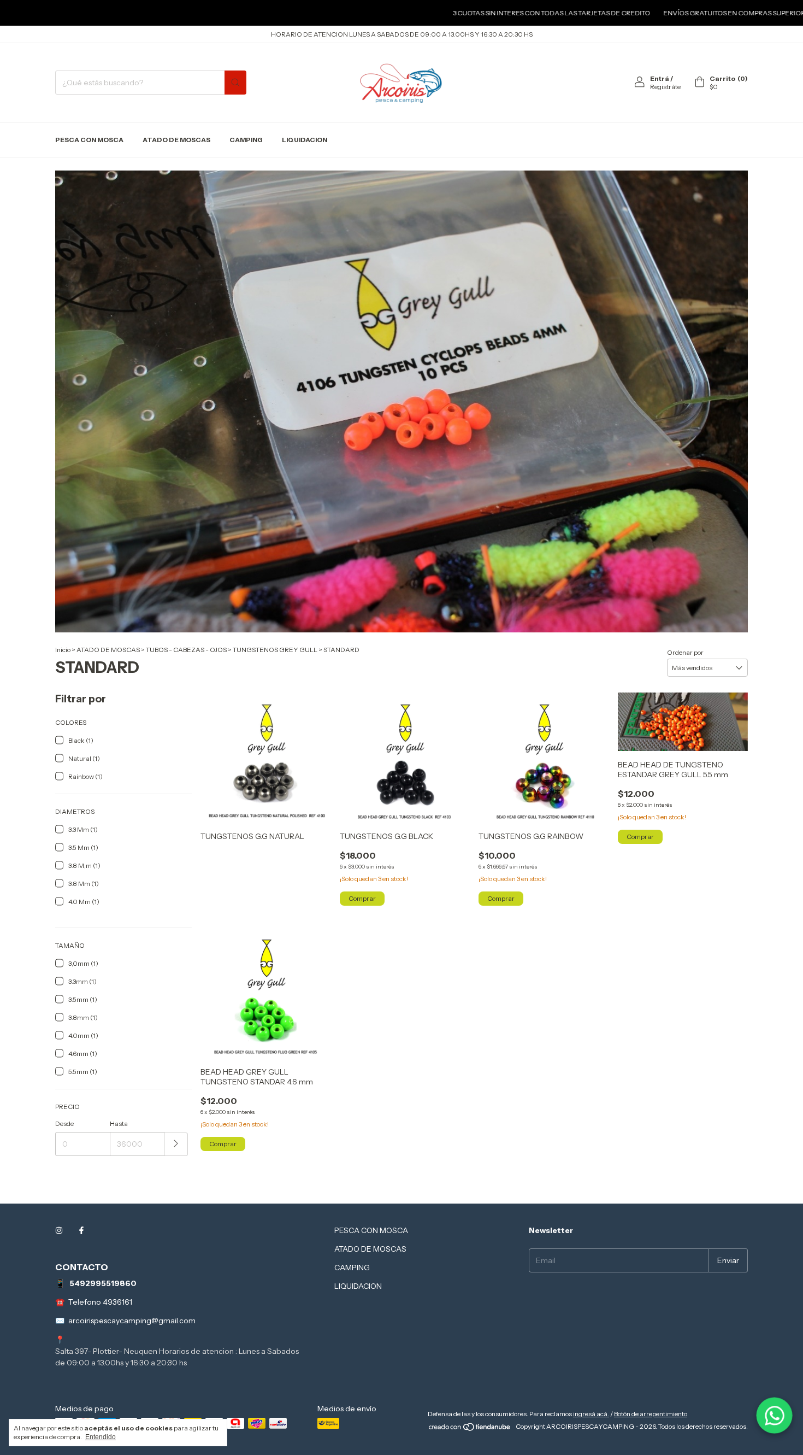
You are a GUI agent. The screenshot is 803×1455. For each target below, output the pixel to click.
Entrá (659, 78)
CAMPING (246, 140)
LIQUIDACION (304, 140)
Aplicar (176, 1144)
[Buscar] (235, 83)
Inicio (62, 650)
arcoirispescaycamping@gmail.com (132, 1320)
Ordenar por (685, 652)
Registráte (665, 87)
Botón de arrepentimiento (650, 1414)
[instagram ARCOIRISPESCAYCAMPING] (59, 1230)
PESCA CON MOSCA (89, 140)
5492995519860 (103, 1283)
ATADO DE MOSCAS (176, 140)
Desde (64, 1123)
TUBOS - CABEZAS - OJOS (186, 650)
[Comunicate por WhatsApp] (774, 1415)
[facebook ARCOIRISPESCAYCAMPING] (81, 1230)
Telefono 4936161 (100, 1302)
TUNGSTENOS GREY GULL (275, 650)
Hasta (119, 1123)
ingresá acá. (591, 1414)
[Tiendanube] (470, 1429)
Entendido (100, 1437)
